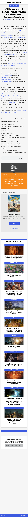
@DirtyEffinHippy (6, 79)
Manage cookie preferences (14, 445)
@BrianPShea (5, 77)
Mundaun (9, 35)
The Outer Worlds (14, 214)
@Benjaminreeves (6, 81)
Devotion (3, 35)
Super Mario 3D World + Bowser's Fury (14, 37)
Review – (14, 347)
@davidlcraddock (14, 54)
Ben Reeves (7, 19)
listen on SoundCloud (14, 96)
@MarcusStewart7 (6, 75)
